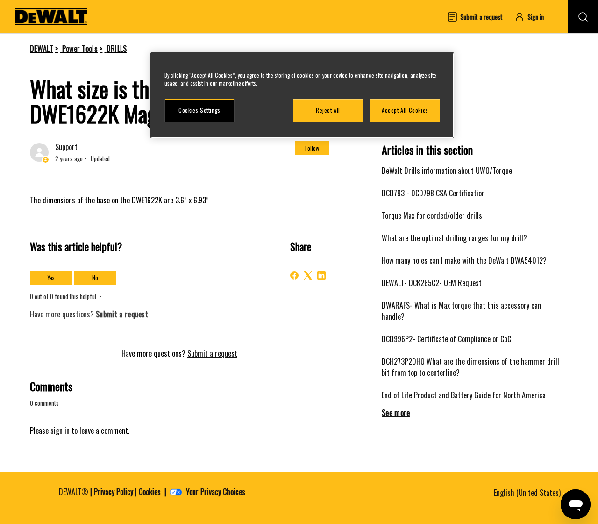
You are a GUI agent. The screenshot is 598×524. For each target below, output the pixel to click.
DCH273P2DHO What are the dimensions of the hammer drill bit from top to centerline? (470, 367)
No (95, 277)
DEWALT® (73, 491)
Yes (51, 277)
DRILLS (117, 48)
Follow (312, 148)
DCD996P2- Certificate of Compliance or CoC (446, 339)
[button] (533, 16)
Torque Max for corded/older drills (432, 215)
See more (396, 412)
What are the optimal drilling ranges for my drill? (454, 238)
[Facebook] (294, 275)
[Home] (51, 16)
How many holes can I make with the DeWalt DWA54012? (464, 260)
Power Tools (80, 48)
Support (66, 146)
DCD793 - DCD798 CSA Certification (433, 193)
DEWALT (41, 48)
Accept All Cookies (405, 110)
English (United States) (528, 492)
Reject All (328, 110)
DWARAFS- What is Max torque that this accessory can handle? (461, 311)
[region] (302, 95)
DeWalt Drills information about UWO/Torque (447, 170)
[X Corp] (308, 275)
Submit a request (212, 353)
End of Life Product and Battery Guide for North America (464, 395)
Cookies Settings (199, 110)
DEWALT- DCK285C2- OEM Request (432, 282)
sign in (60, 430)
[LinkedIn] (321, 275)
